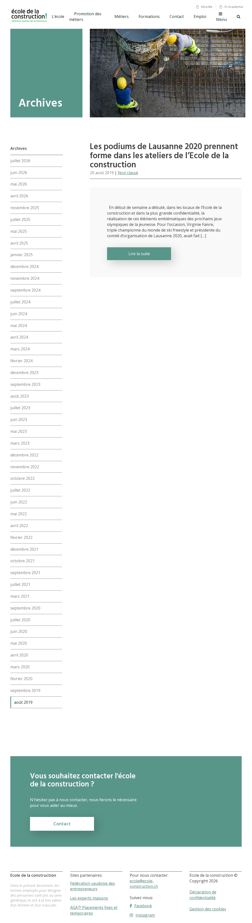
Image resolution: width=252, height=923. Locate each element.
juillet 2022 (20, 490)
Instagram (145, 915)
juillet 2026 (20, 160)
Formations (149, 16)
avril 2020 (19, 655)
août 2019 (23, 702)
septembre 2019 (25, 690)
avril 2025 (19, 243)
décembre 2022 (24, 455)
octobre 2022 (22, 478)
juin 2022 (18, 502)
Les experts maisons (89, 898)
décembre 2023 (24, 372)
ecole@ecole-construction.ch (144, 883)
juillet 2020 (20, 620)
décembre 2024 (24, 266)
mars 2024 (20, 349)
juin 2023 (18, 419)
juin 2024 (18, 313)
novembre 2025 (24, 207)
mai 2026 (18, 184)
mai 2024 (18, 325)
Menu (221, 19)
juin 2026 (18, 172)
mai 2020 (18, 643)
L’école (58, 16)
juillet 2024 (20, 302)
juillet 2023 (20, 407)
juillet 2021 (20, 584)
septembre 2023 (25, 384)
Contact (177, 16)
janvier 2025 (21, 254)
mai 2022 (18, 513)
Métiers (121, 16)
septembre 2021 (25, 572)
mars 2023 (20, 443)
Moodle (206, 6)
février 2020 (21, 678)
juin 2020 (18, 631)
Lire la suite (139, 253)
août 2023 (19, 396)
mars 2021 (20, 596)
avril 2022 (19, 525)
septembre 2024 (25, 290)
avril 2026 (19, 196)
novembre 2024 (24, 278)
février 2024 (21, 360)
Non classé (128, 172)
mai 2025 (18, 231)
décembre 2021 (24, 549)
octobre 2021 (22, 560)
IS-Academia (233, 6)
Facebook (143, 905)
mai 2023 (18, 431)
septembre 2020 (25, 608)
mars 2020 (20, 667)
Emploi (200, 16)
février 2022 (21, 537)
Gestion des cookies (207, 909)
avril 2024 (19, 337)
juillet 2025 (20, 219)
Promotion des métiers (85, 16)
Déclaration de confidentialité (202, 894)
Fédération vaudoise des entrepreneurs (92, 886)
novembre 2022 (24, 466)
